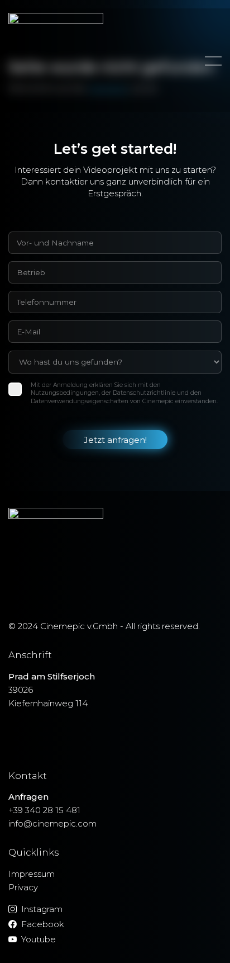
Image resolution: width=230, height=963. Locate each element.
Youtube (38, 939)
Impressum (31, 873)
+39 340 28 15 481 (44, 810)
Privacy (23, 887)
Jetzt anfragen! (115, 440)
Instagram (42, 909)
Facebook (42, 924)
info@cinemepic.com (52, 823)
